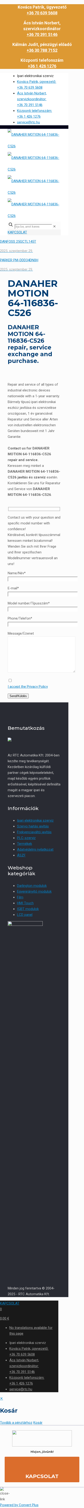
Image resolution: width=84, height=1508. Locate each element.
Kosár (37, 1423)
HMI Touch (25, 903)
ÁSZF (21, 855)
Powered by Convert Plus (19, 1505)
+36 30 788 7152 (42, 50)
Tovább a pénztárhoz (16, 1423)
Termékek (24, 844)
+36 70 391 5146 (42, 34)
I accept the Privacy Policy (28, 687)
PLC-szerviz (26, 838)
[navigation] (42, 1411)
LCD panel (24, 915)
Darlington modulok (32, 886)
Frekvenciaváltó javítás (34, 832)
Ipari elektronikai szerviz (35, 820)
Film (20, 897)
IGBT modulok (28, 909)
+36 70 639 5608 (42, 12)
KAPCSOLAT (17, 232)
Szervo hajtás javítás (33, 826)
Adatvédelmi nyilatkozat (35, 849)
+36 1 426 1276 (42, 66)
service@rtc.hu (28, 122)
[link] (54, 226)
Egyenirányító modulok (34, 891)
